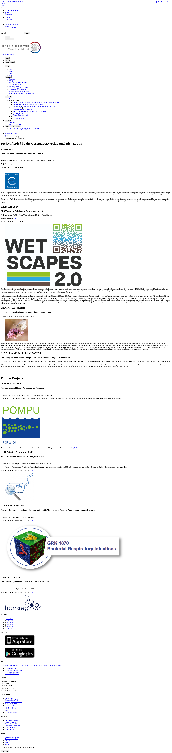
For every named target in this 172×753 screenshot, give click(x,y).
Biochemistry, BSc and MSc (18, 82)
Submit (27, 33)
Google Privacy (75, 448)
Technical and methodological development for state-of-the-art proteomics (36, 102)
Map (10, 75)
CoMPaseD (12, 122)
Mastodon (9, 626)
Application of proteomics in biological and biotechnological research (34, 106)
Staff (10, 71)
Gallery (11, 73)
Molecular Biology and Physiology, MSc (21, 93)
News (10, 70)
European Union (18, 113)
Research (8, 97)
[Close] (1, 7)
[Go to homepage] (21, 53)
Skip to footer (18, 1)
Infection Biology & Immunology (19, 91)
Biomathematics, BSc (15, 84)
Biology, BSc (13, 81)
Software (8, 120)
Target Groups (10, 62)
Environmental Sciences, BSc (18, 90)
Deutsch (3, 3)
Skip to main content (7, 1)
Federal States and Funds (20, 115)
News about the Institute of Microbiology (22, 130)
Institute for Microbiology (13, 126)
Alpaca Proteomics (15, 124)
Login (3, 5)
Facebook (9, 622)
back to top (5, 751)
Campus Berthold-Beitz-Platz (14, 670)
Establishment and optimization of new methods (28, 104)
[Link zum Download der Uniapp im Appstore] (20, 645)
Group (7, 66)
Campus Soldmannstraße (12, 672)
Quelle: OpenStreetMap (163, 2)
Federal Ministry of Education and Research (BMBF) (29, 111)
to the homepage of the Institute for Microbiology (24, 128)
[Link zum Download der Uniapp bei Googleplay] (20, 657)
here (32, 402)
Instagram (9, 619)
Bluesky (9, 628)
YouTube (9, 624)
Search (3, 33)
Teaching (8, 77)
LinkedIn (9, 621)
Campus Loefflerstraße (12, 674)
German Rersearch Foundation (22, 110)
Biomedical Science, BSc (17, 86)
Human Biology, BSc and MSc (18, 88)
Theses (11, 95)
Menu (7, 58)
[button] (86, 424)
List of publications (19, 118)
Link (15, 164)
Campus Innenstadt (11, 668)
